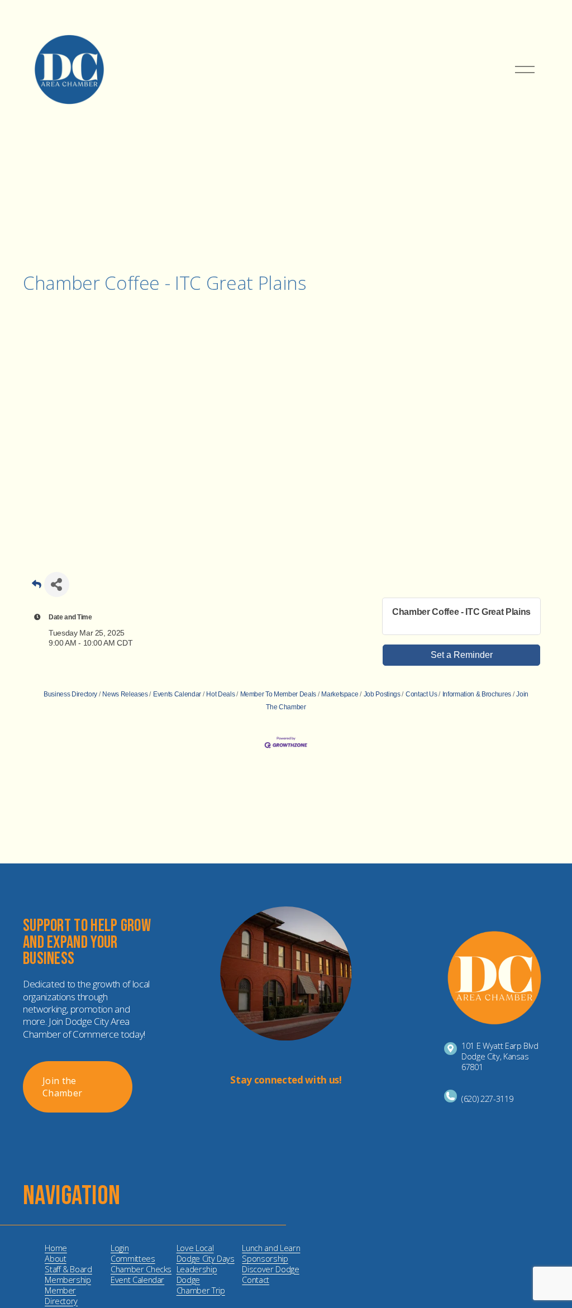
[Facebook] (295, 1109)
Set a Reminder (462, 655)
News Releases (125, 694)
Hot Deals (220, 694)
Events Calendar (177, 694)
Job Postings (382, 694)
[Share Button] (56, 584)
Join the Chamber (62, 1087)
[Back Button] (36, 588)
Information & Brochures (476, 694)
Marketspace (339, 694)
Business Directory (70, 694)
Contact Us (421, 694)
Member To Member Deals (278, 694)
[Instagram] (277, 1109)
